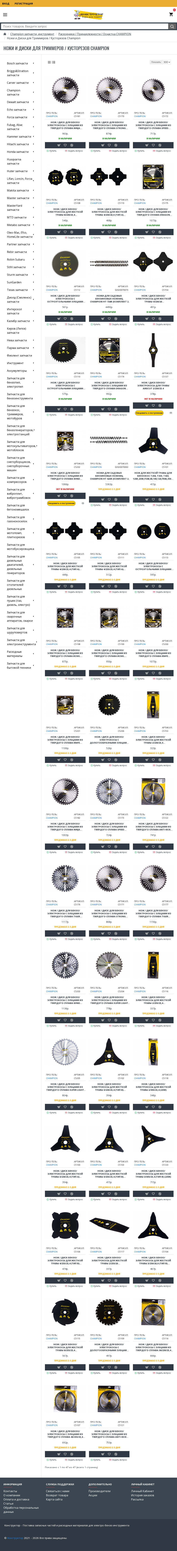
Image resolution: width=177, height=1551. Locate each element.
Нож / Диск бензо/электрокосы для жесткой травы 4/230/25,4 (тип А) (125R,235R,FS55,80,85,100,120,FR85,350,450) (65, 566)
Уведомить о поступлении (149, 413)
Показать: (156, 62)
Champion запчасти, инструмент (32, 34)
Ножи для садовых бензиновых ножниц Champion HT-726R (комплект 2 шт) (109, 298)
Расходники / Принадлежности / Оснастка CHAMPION (94, 34)
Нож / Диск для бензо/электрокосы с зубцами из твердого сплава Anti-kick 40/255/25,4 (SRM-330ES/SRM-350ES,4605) (109, 1434)
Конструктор (15, 1538)
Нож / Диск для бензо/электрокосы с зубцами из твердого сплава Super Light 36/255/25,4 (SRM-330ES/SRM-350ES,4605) (65, 1087)
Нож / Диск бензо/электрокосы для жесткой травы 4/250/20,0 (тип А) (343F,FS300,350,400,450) (109, 212)
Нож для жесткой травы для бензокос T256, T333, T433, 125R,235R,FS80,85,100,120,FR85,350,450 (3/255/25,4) (153, 475)
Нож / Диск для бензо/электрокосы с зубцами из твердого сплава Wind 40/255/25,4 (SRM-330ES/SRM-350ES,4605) (65, 1000)
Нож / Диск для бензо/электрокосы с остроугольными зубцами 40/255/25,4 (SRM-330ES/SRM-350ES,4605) (65, 385)
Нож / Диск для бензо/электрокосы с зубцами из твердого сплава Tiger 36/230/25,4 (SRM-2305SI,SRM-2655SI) (65, 913)
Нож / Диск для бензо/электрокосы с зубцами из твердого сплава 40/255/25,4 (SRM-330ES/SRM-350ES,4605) (65, 1434)
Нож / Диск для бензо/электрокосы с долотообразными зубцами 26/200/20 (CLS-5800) (109, 1347)
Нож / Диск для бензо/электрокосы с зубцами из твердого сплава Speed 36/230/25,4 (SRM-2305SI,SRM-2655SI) (153, 125)
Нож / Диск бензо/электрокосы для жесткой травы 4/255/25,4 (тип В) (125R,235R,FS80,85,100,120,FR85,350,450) (65, 1260)
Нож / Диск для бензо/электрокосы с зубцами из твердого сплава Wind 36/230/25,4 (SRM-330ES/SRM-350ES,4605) (65, 475)
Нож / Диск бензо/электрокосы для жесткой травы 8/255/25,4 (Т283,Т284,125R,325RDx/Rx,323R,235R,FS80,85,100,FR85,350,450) (65, 1347)
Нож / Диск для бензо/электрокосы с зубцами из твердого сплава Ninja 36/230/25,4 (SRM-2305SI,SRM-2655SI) (65, 125)
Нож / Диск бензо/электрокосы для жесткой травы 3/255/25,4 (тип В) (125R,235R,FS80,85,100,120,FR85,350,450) (109, 1173)
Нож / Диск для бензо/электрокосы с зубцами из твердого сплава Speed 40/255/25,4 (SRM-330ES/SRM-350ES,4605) (109, 826)
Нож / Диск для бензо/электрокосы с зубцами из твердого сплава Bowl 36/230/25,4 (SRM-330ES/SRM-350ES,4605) (65, 653)
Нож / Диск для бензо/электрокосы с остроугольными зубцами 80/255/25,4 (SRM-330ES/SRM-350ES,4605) (153, 566)
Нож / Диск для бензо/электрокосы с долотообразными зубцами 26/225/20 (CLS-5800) (109, 739)
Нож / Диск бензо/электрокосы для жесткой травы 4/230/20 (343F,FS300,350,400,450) (153, 298)
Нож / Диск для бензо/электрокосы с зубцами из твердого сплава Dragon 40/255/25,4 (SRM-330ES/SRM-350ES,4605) (153, 212)
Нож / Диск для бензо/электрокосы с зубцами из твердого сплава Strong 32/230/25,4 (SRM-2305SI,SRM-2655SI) (109, 125)
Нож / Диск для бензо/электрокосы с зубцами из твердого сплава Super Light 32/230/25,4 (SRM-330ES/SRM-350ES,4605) (109, 1000)
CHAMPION (52, 116)
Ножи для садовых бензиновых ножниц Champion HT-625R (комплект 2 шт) (109, 475)
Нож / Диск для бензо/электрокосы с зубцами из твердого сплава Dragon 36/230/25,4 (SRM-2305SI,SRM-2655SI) (109, 385)
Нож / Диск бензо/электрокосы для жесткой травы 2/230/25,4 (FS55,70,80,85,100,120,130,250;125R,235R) (153, 739)
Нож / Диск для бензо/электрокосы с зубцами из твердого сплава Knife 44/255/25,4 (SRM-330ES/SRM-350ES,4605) (65, 739)
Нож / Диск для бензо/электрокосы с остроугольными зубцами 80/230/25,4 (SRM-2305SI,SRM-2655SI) (65, 298)
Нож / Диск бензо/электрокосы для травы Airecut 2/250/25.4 (153, 385)
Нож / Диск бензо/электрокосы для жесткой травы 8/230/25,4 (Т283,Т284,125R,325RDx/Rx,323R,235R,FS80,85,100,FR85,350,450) (65, 212)
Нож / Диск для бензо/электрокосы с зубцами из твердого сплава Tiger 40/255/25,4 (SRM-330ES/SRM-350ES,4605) (153, 913)
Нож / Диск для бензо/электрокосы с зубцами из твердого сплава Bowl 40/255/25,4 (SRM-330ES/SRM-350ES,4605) (109, 653)
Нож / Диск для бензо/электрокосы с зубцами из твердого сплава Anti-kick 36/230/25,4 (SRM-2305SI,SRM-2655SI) (153, 826)
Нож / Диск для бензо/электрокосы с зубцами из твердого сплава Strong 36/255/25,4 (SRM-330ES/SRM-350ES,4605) (109, 913)
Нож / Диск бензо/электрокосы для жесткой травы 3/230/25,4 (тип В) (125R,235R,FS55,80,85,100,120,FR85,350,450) (109, 1087)
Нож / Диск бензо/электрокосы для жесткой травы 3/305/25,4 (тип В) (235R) (153, 1173)
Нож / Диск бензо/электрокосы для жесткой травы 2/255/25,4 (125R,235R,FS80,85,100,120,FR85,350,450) (153, 1000)
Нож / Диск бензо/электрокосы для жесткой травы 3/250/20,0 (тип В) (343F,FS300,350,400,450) (153, 1260)
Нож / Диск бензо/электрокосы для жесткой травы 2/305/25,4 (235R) (153, 1087)
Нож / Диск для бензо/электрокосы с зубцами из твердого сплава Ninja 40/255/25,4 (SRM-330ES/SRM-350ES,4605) (65, 826)
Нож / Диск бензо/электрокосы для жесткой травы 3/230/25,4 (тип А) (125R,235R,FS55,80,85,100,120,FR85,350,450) (65, 1173)
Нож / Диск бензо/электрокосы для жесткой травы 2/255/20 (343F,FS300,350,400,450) (109, 1260)
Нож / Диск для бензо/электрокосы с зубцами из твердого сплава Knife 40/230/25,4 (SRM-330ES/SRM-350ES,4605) (153, 653)
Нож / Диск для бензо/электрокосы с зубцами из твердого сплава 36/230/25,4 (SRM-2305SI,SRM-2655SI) (153, 1347)
